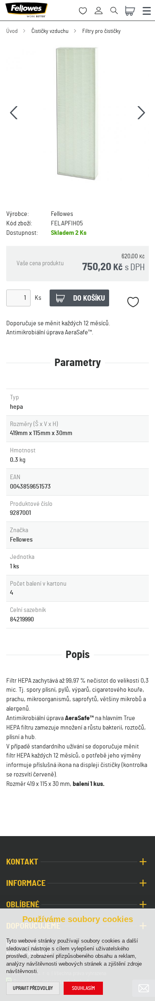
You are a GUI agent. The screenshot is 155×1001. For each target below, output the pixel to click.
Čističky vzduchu (50, 31)
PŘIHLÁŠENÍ (101, 6)
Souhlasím (83, 988)
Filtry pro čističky (101, 31)
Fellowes (62, 214)
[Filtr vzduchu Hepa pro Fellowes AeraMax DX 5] (77, 112)
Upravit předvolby (33, 988)
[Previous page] (13, 112)
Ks (38, 297)
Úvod (12, 31)
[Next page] (141, 112)
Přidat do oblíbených (132, 302)
